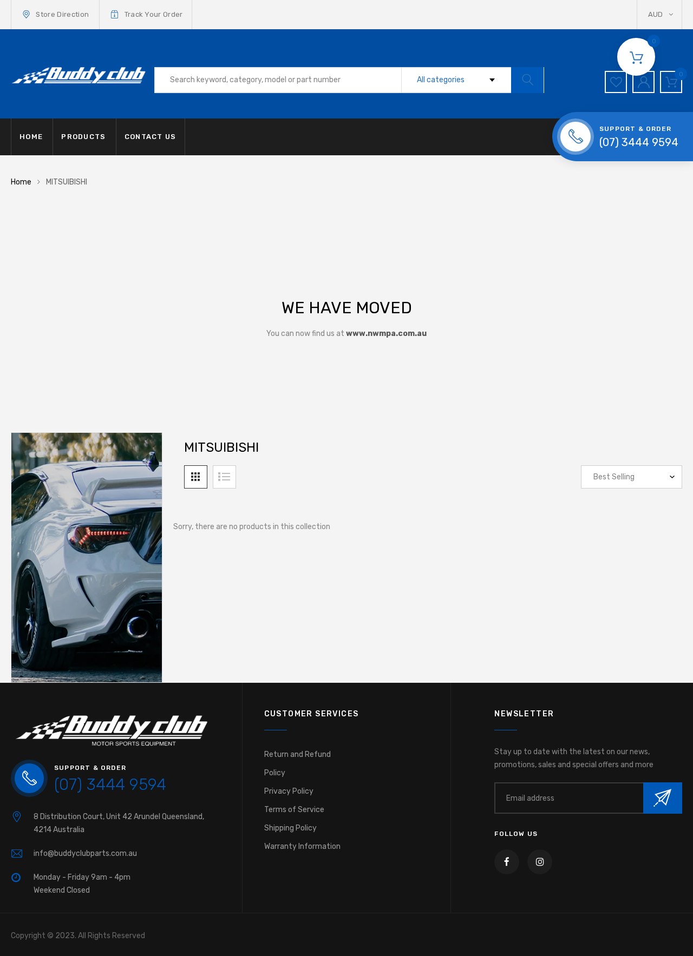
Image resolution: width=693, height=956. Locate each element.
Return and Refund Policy (297, 763)
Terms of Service (294, 809)
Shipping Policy (290, 828)
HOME (31, 137)
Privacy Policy (288, 791)
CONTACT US (150, 137)
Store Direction (62, 14)
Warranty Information (302, 846)
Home (21, 182)
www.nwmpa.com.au (386, 333)
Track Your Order (154, 14)
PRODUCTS (83, 137)
